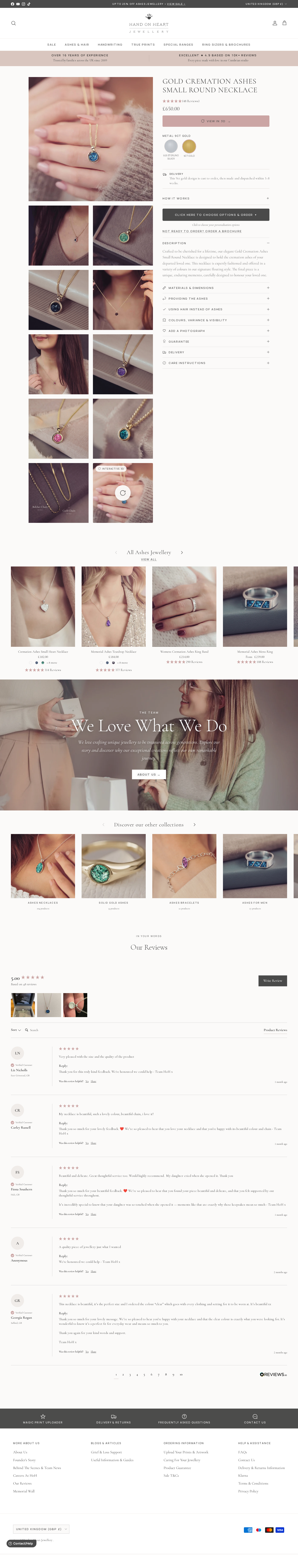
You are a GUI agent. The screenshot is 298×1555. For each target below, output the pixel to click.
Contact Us (246, 1460)
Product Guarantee (177, 1468)
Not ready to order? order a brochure (202, 231)
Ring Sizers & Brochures (226, 44)
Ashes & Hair (77, 44)
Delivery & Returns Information (261, 1468)
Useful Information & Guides (112, 1460)
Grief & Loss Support (106, 1452)
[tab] (275, 1031)
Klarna (243, 1475)
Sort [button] (14, 1030)
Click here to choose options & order (216, 215)
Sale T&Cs (171, 1475)
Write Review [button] (272, 980)
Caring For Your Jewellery (182, 1460)
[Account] (274, 23)
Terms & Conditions (253, 1483)
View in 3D (219, 121)
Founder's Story (24, 1460)
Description (174, 243)
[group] (34, 978)
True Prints (143, 44)
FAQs (242, 1452)
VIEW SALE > (176, 3)
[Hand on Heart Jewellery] (149, 23)
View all (149, 559)
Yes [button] (87, 1081)
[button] (123, 493)
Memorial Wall (23, 1491)
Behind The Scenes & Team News (37, 1468)
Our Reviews (22, 1483)
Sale (51, 44)
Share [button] (93, 1081)
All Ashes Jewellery (149, 552)
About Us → (149, 774)
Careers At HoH (25, 1475)
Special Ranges (178, 44)
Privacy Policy (248, 1491)
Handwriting (110, 44)
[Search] (13, 23)
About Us (20, 1452)
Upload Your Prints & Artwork (186, 1452)
